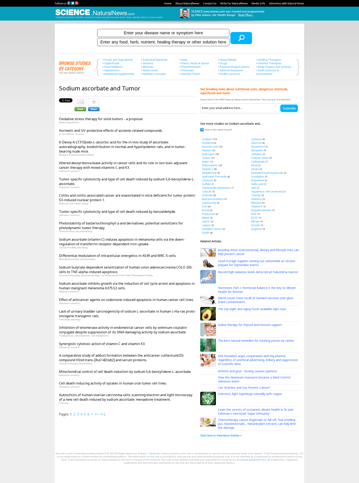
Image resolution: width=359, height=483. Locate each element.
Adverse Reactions (231, 70)
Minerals (148, 67)
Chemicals (187, 70)
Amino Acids (150, 70)
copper (206, 225)
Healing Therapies (269, 60)
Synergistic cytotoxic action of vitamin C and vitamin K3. (102, 343)
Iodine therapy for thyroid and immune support (250, 325)
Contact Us (209, 3)
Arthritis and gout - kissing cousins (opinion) (247, 371)
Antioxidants (210, 165)
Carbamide (258, 161)
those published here (254, 459)
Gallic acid (257, 184)
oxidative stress (212, 229)
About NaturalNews (187, 3)
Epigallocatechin (261, 210)
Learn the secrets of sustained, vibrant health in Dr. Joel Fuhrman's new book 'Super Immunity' (255, 411)
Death (205, 232)
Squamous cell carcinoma (267, 191)
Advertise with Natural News (286, 3)
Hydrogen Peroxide (214, 176)
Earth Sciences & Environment (267, 72)
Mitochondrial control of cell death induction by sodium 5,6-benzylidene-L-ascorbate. (125, 371)
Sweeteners (112, 70)
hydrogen (208, 154)
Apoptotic (257, 150)
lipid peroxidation (213, 199)
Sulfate (206, 184)
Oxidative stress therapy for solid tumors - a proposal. (101, 119)
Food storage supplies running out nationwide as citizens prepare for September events (256, 263)
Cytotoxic (207, 180)
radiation (256, 154)
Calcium (206, 191)
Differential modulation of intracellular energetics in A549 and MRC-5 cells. (117, 255)
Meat (254, 165)
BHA (253, 214)
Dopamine (257, 180)
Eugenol (256, 229)
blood (205, 210)
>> (96, 414)
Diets (184, 60)
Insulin (255, 225)
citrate (255, 169)
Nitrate (255, 221)
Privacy (142, 453)
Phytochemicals (191, 67)
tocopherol (258, 146)
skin (253, 188)
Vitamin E (256, 206)
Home (168, 3)
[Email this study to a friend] (80, 100)
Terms (152, 453)
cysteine (256, 139)
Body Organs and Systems (274, 67)
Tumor (206, 158)
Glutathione (209, 173)
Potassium (208, 214)
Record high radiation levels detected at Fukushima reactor (258, 272)
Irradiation (257, 176)
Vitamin (206, 150)
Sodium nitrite (260, 158)
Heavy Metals (228, 60)
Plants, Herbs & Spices (195, 63)
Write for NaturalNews (234, 3)
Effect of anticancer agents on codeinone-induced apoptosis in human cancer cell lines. (126, 299)
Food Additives (113, 67)
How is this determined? (218, 129)
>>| (103, 414)
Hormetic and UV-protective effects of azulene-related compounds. (111, 130)
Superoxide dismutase (216, 188)
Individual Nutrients (155, 60)
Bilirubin (256, 203)
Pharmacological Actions (235, 67)
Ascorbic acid (210, 146)
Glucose (256, 143)
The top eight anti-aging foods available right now (252, 309)
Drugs (223, 63)
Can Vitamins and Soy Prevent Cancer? (244, 387)
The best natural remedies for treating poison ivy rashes (256, 341)
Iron (204, 206)
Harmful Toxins (190, 74)
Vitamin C (207, 169)
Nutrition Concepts (154, 74)
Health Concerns (230, 74)
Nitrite (205, 217)
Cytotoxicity (209, 203)
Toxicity (256, 195)
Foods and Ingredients (118, 60)
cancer (206, 221)
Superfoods (111, 63)
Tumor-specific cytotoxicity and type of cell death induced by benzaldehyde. (117, 211)
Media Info (258, 3)
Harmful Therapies (270, 63)
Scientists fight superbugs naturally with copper (250, 394)
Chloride (207, 195)
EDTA (254, 217)
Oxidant (207, 143)
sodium (206, 139)
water (205, 161)
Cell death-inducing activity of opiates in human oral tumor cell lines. (113, 383)
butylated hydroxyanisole (267, 173)
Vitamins (148, 63)
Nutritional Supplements (119, 74)
